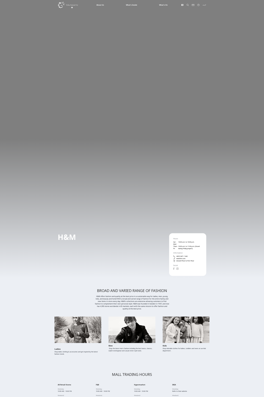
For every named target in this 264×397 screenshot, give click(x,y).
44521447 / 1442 (182, 256)
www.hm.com (180, 258)
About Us (100, 5)
